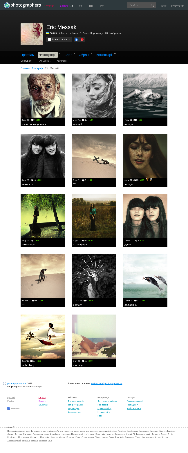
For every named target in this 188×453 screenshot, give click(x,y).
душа (127, 244)
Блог (68, 55)
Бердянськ (144, 431)
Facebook (15, 408)
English (10, 401)
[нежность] (43, 156)
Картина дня (73, 408)
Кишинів (109, 434)
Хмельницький (14, 440)
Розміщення (132, 405)
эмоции (128, 124)
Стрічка (49, 6)
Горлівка (171, 431)
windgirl (77, 124)
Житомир (27, 434)
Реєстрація (177, 6)
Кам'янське (89, 434)
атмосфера (28, 244)
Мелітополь (23, 437)
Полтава (70, 437)
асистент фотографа (75, 431)
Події (99, 416)
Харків (53, 33)
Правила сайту (104, 408)
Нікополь (54, 437)
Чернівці (43, 440)
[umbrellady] (43, 337)
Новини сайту (103, 412)
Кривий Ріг (130, 434)
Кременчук (120, 434)
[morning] (94, 337)
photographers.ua (16, 383)
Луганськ (155, 434)
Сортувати (26, 60)
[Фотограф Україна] (48, 33)
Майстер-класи (134, 408)
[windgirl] (94, 96)
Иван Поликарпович (34, 124)
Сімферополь (101, 437)
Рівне (77, 437)
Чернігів (34, 440)
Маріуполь (12, 437)
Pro (102, 6)
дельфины (130, 304)
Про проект (102, 405)
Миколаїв (44, 437)
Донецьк (18, 434)
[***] (94, 156)
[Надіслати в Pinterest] (82, 39)
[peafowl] (94, 276)
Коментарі (104, 55)
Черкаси (26, 440)
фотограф (35, 431)
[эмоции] (145, 96)
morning (78, 365)
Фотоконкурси (74, 412)
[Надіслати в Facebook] (76, 39)
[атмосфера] (43, 216)
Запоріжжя (38, 434)
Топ (80, 6)
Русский (11, 397)
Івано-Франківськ (52, 434)
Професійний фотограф (18, 431)
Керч (97, 434)
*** (74, 184)
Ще (91, 6)
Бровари (154, 431)
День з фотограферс (107, 401)
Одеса (62, 437)
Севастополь (88, 437)
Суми (111, 437)
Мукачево (34, 437)
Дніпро (10, 434)
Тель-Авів (119, 437)
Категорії (62, 60)
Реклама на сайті (135, 401)
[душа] (145, 216)
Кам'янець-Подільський (72, 434)
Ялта (50, 440)
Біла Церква (132, 431)
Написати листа (61, 39)
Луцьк (164, 434)
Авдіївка (122, 431)
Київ (103, 434)
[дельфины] (145, 276)
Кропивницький (143, 434)
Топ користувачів (76, 401)
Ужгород (149, 437)
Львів (170, 434)
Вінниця (162, 431)
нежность (27, 184)
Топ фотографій (75, 405)
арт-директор (92, 431)
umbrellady (28, 365)
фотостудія (104, 431)
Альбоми (44, 60)
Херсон (165, 437)
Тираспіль (140, 437)
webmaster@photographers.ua (106, 383)
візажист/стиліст (56, 431)
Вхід (164, 6)
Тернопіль (129, 437)
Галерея (66, 6)
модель (44, 431)
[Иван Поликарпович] (43, 96)
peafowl (77, 304)
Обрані (84, 55)
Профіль (27, 55)
